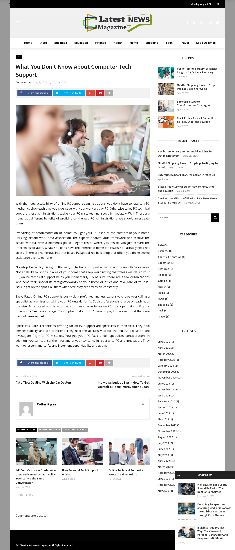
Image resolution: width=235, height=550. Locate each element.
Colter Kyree (23, 82)
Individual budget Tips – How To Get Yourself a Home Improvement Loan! (124, 384)
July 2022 (163, 443)
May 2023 (163, 419)
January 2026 (166, 365)
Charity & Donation (169, 257)
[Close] (179, 475)
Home (28, 43)
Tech (169, 43)
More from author (49, 429)
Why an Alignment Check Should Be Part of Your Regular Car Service (212, 488)
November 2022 (167, 431)
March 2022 (165, 467)
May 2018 (163, 490)
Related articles (26, 429)
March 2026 (165, 353)
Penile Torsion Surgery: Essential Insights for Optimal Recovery (197, 70)
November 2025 (167, 377)
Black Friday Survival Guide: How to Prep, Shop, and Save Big (196, 119)
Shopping (151, 43)
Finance (100, 43)
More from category (75, 429)
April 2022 (164, 461)
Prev (21, 495)
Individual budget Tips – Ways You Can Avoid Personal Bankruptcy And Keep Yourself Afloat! (212, 533)
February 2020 (166, 484)
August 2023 (165, 407)
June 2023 (164, 413)
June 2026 (164, 342)
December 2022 (167, 425)
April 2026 (164, 348)
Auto (43, 43)
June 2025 (164, 383)
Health (117, 43)
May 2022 (163, 455)
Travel (184, 43)
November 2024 (167, 389)
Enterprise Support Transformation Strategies (193, 103)
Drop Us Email (206, 43)
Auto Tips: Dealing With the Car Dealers (44, 382)
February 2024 (166, 401)
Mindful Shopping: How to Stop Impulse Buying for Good (196, 87)
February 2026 (166, 359)
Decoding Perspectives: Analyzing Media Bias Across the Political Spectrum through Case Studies (214, 510)
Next (28, 495)
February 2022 (166, 473)
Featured (163, 269)
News (161, 298)
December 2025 (167, 371)
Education (81, 43)
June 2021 (164, 479)
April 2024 (164, 395)
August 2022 (165, 437)
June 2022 (164, 449)
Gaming (162, 281)
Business (60, 43)
